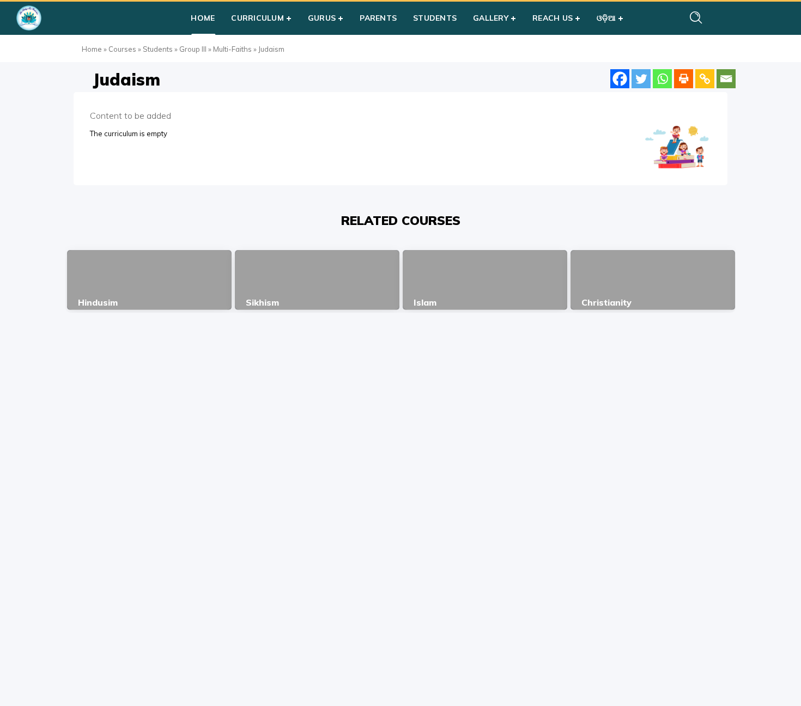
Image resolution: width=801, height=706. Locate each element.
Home (92, 49)
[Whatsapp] (662, 78)
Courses (122, 49)
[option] (149, 280)
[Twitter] (641, 78)
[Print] (683, 78)
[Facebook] (619, 78)
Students (158, 49)
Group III (193, 49)
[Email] (726, 78)
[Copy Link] (704, 78)
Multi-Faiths (232, 49)
